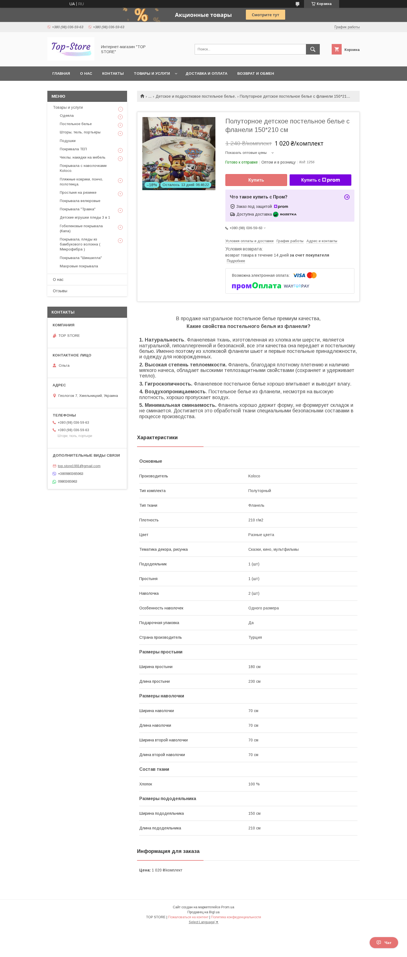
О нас (86, 73)
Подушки (68, 141)
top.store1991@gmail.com (79, 466)
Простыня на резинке (78, 192)
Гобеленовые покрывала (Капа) (81, 228)
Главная (61, 73)
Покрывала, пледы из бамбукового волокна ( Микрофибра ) (80, 244)
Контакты (113, 73)
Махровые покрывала (79, 266)
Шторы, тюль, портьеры (80, 132)
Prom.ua (227, 907)
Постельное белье (76, 124)
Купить (256, 180)
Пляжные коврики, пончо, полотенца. (81, 181)
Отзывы (60, 291)
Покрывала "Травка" (78, 209)
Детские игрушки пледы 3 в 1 (85, 217)
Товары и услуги (152, 73)
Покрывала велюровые (80, 201)
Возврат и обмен (255, 73)
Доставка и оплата (206, 73)
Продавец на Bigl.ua (203, 912)
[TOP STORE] (70, 59)
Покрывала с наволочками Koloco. (83, 168)
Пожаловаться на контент (188, 917)
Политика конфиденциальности (236, 917)
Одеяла (67, 115)
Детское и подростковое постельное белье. (196, 96)
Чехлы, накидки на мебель (82, 157)
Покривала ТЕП (73, 149)
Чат (388, 942)
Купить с (311, 180)
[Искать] (313, 49)
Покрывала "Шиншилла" (81, 258)
